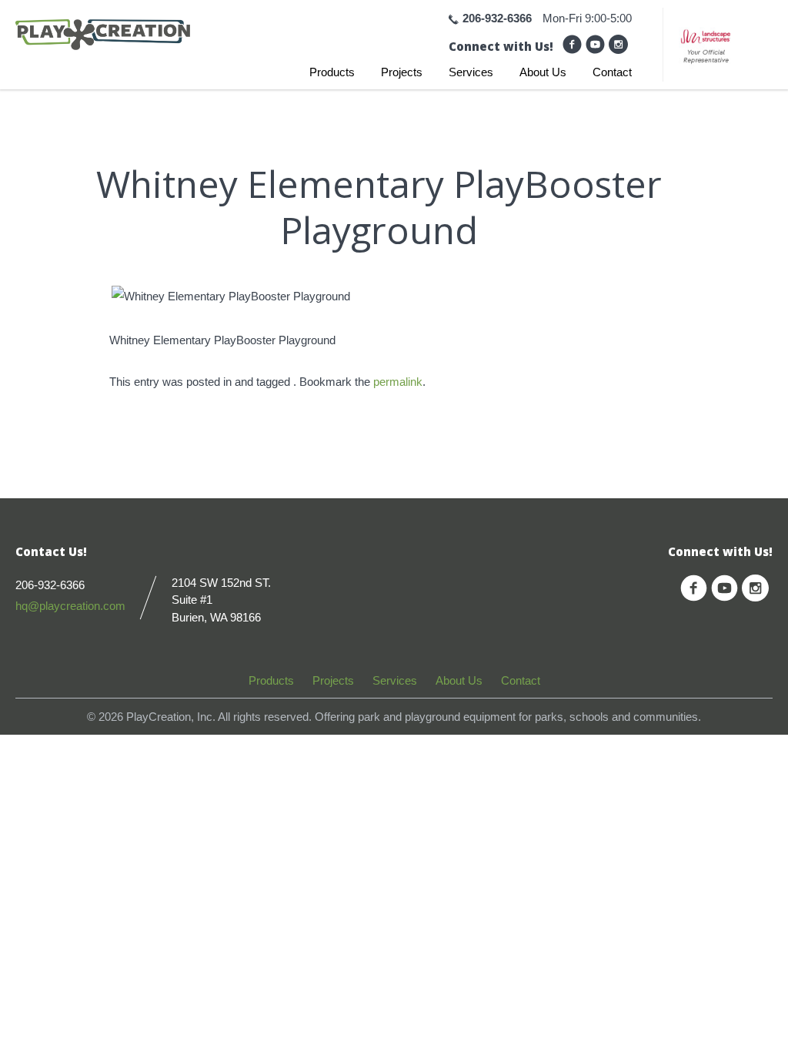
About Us (542, 72)
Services (471, 72)
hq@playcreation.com (70, 605)
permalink (397, 381)
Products (332, 72)
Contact (612, 72)
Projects (401, 72)
